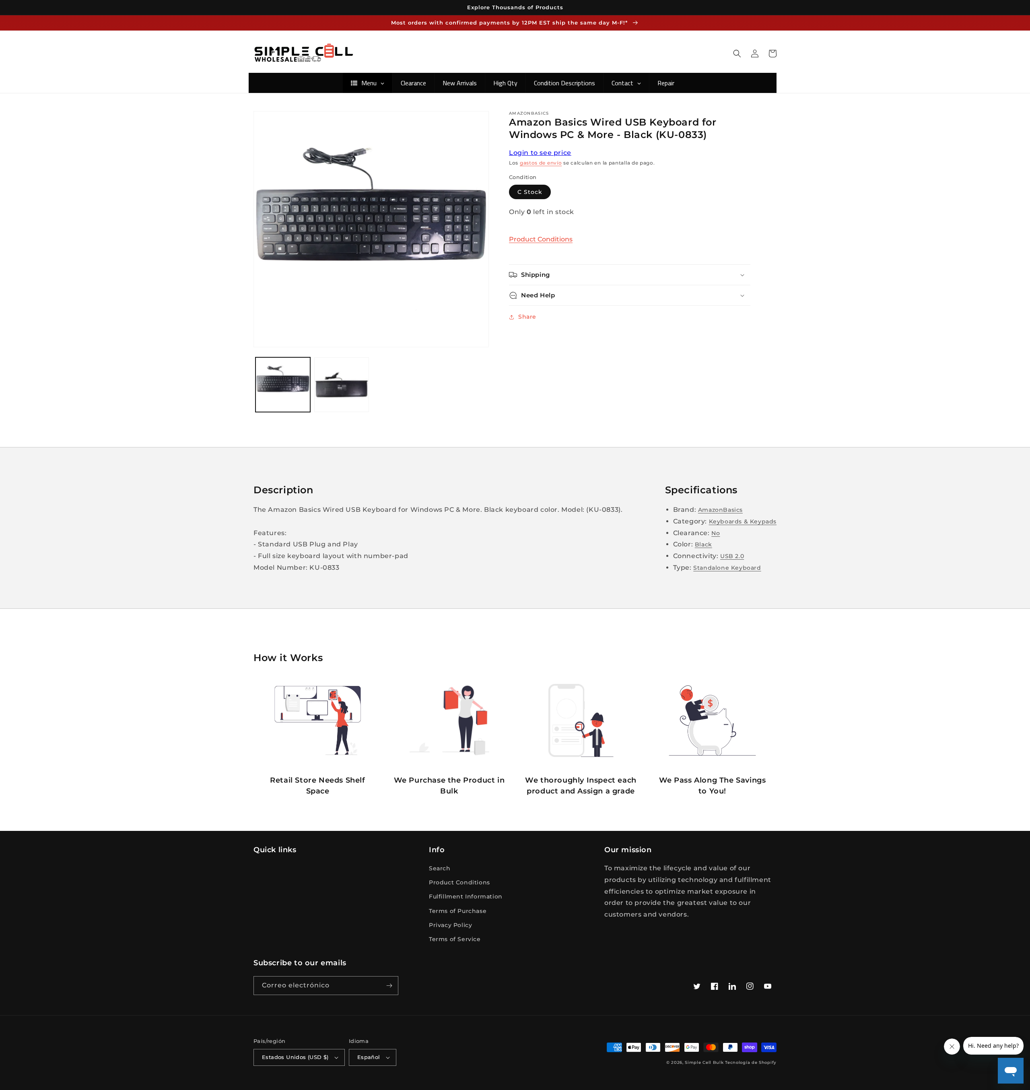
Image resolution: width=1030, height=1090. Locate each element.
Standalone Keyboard (727, 567)
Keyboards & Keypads (743, 521)
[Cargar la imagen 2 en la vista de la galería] (341, 384)
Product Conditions (541, 239)
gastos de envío (541, 163)
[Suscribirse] (389, 985)
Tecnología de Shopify (751, 1062)
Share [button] (527, 316)
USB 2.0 (732, 556)
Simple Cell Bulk (704, 1062)
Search (440, 868)
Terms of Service (455, 939)
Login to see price (540, 153)
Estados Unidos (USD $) (295, 1057)
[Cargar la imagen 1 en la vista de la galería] (282, 384)
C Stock (529, 192)
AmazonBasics (720, 509)
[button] (737, 53)
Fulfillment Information (466, 896)
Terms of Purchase (457, 911)
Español (368, 1057)
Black (703, 544)
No (715, 533)
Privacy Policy (450, 925)
